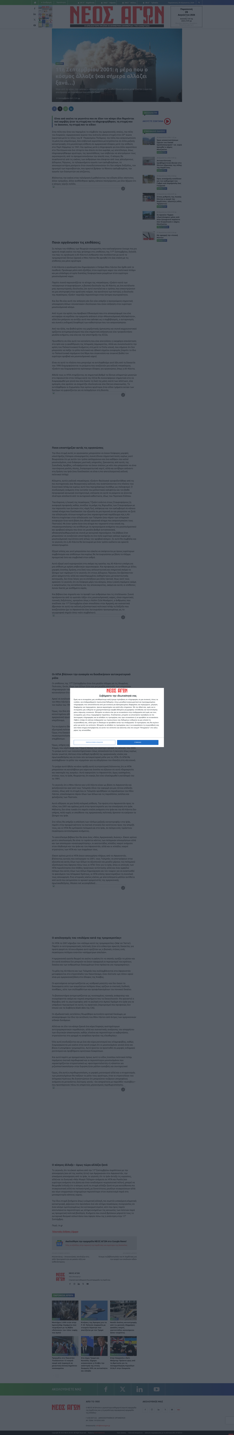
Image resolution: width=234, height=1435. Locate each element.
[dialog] (117, 717)
